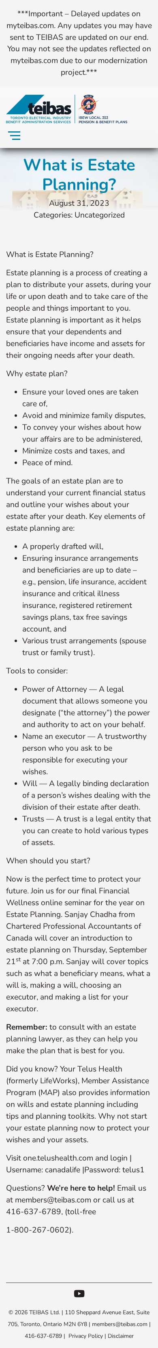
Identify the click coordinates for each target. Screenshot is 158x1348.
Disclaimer (121, 1336)
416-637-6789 (43, 1336)
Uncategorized (100, 215)
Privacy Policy (85, 1336)
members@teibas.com (53, 1200)
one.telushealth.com (58, 1158)
